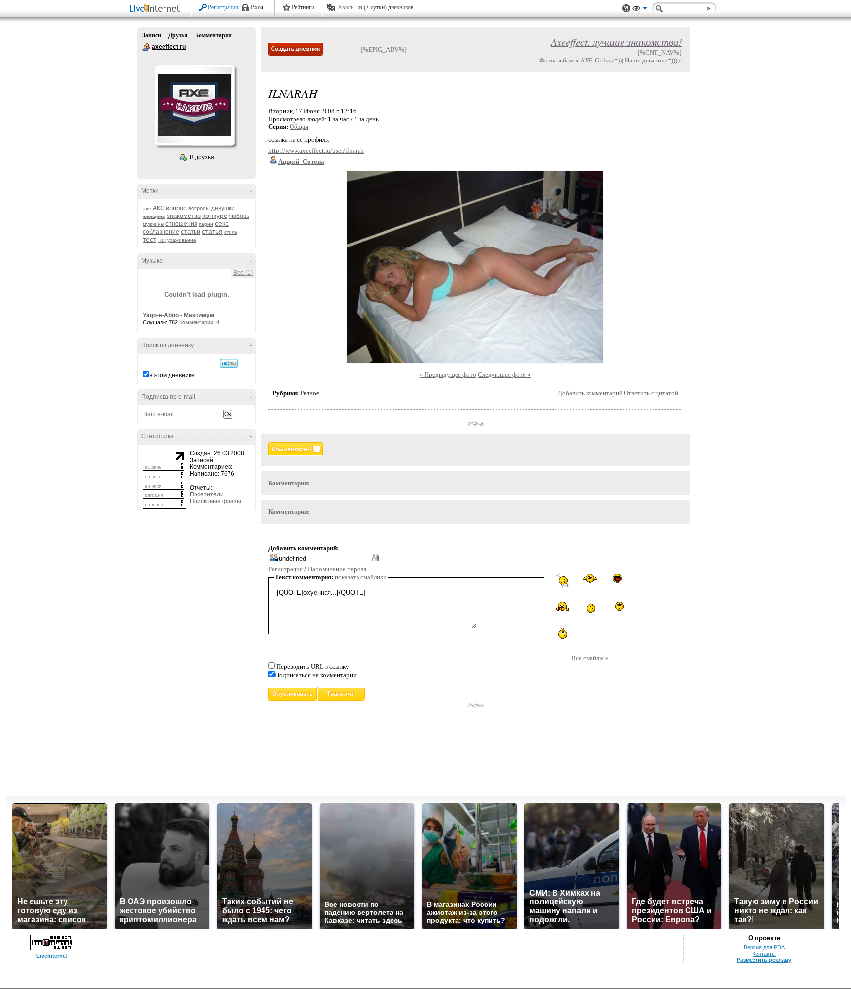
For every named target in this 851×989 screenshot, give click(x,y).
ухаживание (181, 240)
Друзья (178, 35)
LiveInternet (156, 9)
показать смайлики (361, 577)
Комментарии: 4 (199, 322)
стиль (230, 232)
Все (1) (243, 272)
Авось (345, 7)
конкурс (214, 215)
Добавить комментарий (590, 393)
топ (162, 240)
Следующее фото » (504, 374)
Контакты (764, 954)
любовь (239, 216)
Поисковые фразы (215, 501)
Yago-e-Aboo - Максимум (178, 315)
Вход (257, 7)
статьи (190, 231)
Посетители (207, 494)
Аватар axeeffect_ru (194, 105)
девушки (223, 208)
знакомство (184, 215)
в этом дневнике (172, 375)
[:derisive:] (563, 633)
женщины (154, 216)
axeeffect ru (146, 47)
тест (149, 239)
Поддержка (626, 8)
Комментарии (213, 35)
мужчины (153, 224)
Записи (151, 35)
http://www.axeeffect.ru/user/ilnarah (316, 150)
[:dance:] (562, 606)
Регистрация (223, 7)
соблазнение (161, 231)
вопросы (199, 208)
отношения (181, 223)
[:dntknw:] (590, 578)
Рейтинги (303, 7)
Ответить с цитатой (651, 393)
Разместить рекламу (764, 960)
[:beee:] (590, 607)
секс (222, 223)
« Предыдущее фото (448, 374)
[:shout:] (617, 578)
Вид (639, 10)
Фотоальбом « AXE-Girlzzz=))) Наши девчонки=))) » (610, 60)
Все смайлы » (590, 658)
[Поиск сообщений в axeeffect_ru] (229, 363)
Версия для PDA (764, 947)
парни (206, 224)
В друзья (202, 157)
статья (212, 231)
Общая (299, 126)
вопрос (176, 208)
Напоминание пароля (337, 569)
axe (147, 208)
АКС (158, 208)
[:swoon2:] (617, 607)
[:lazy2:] (563, 580)
